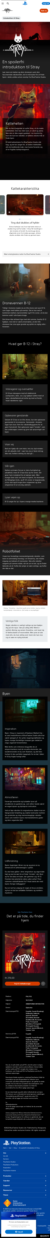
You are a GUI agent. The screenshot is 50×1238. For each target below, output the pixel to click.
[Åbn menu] (2, 3)
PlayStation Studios (9, 1162)
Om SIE (5, 1156)
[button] (9, 212)
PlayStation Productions (10, 1165)
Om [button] (4, 1153)
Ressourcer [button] (7, 1190)
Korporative (7, 1168)
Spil (10, 1148)
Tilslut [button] (5, 1195)
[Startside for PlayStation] (25, 3)
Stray (15, 1148)
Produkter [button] (7, 1176)
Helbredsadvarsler (11, 1104)
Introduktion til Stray (11, 18)
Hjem (5, 1148)
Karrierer (6, 1159)
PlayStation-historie (9, 1171)
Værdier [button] (6, 1181)
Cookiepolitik (42, 1226)
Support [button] (6, 1185)
